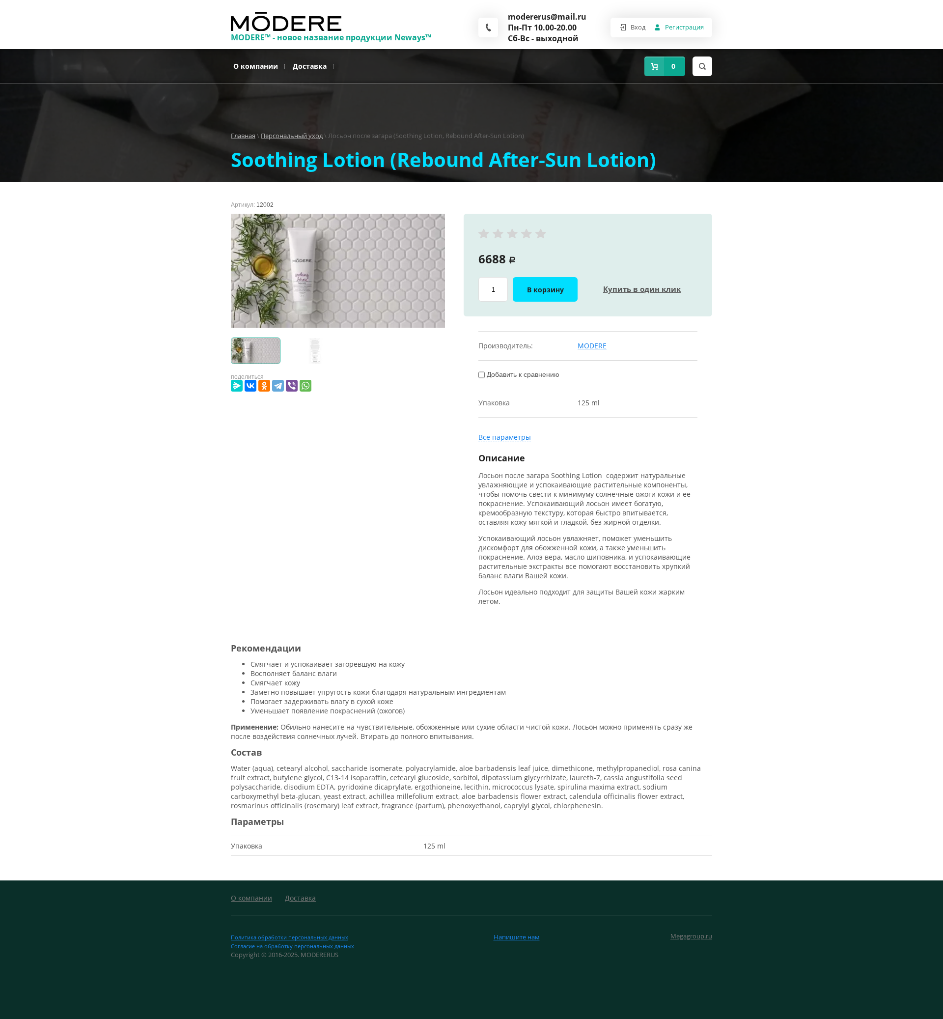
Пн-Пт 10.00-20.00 (542, 27)
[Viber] (292, 386)
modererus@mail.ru (544, 16)
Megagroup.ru (691, 936)
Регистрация (684, 27)
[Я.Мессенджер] (237, 386)
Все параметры (504, 437)
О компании (255, 66)
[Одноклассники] (264, 386)
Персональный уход (292, 135)
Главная (243, 135)
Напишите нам (517, 937)
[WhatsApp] (305, 386)
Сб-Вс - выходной (543, 38)
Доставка (310, 66)
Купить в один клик (642, 289)
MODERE (592, 345)
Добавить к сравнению (522, 374)
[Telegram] (278, 386)
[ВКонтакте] (250, 386)
